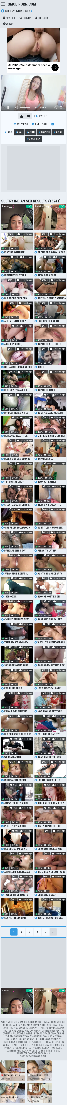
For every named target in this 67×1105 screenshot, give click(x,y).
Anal (19, 132)
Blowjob (44, 132)
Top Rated (42, 17)
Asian (31, 132)
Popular (26, 17)
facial (58, 132)
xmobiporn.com (22, 4)
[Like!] (21, 116)
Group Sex (33, 138)
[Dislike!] (28, 116)
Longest (10, 23)
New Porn (10, 17)
